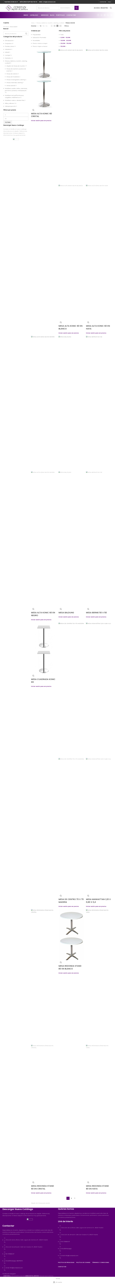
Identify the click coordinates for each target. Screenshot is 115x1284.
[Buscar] (111, 8)
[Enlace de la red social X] (101, 15)
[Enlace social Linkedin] (108, 15)
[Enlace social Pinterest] (104, 15)
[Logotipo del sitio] (17, 8)
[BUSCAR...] (76, 8)
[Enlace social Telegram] (111, 15)
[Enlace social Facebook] (98, 15)
